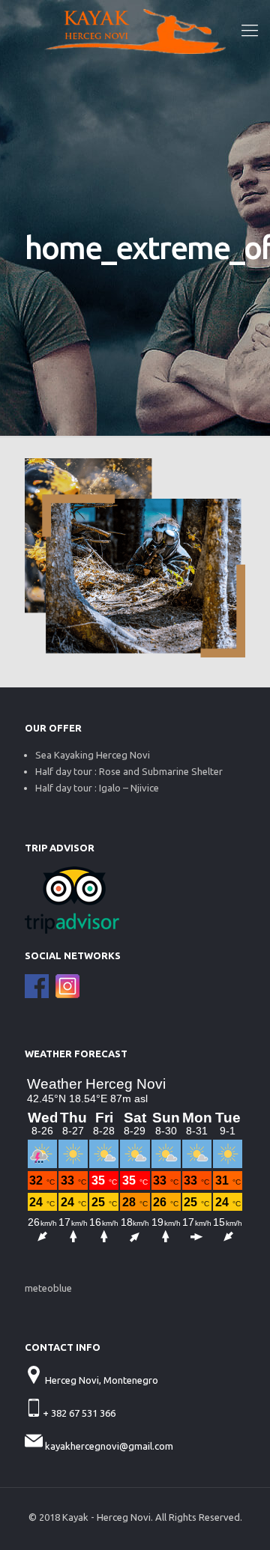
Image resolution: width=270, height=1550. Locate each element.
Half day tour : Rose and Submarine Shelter (129, 771)
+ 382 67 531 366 (80, 1413)
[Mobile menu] (249, 30)
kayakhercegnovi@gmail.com (109, 1446)
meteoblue (48, 1288)
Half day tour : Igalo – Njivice (97, 787)
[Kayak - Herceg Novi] (135, 29)
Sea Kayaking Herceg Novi (92, 755)
